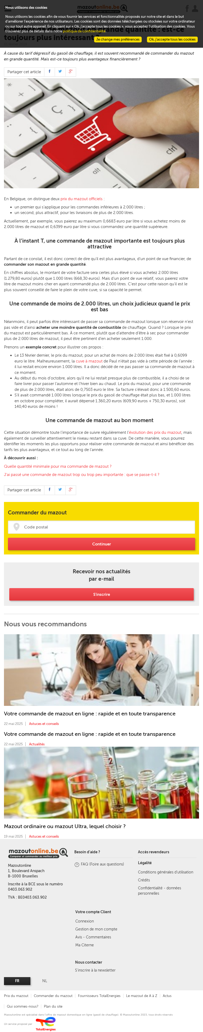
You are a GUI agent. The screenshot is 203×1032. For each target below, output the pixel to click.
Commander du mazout (53, 996)
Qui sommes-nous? (22, 1006)
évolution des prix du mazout (155, 432)
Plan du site (53, 1006)
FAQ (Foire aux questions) (102, 864)
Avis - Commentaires (93, 937)
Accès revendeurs (153, 852)
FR (17, 981)
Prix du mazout (16, 996)
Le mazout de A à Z (141, 996)
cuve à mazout (89, 361)
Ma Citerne (84, 945)
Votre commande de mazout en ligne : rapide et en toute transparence (90, 713)
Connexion (84, 921)
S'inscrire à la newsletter (95, 970)
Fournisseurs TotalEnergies (99, 996)
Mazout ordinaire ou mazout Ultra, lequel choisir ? (65, 826)
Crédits (144, 880)
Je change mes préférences (118, 39)
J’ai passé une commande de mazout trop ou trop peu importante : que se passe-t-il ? (81, 474)
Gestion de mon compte (96, 929)
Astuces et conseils (44, 724)
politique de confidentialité (84, 31)
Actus (167, 996)
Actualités (37, 744)
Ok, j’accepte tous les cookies (172, 39)
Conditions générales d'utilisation (165, 872)
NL (44, 981)
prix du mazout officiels (82, 198)
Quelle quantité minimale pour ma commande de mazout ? (58, 466)
